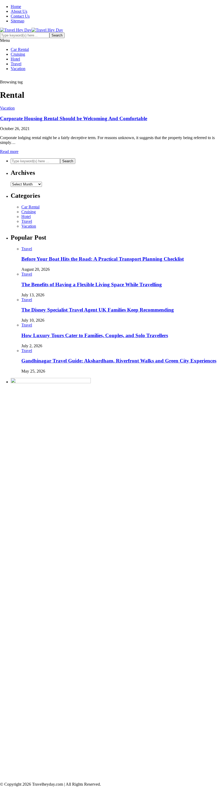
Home (16, 6)
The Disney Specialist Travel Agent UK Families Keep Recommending (97, 310)
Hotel (15, 59)
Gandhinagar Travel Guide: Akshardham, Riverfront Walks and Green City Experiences (118, 361)
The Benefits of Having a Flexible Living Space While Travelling (91, 284)
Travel (16, 64)
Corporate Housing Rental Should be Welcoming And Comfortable (73, 118)
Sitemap (17, 21)
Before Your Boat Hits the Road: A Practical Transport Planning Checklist (102, 259)
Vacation (18, 68)
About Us (19, 11)
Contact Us (20, 16)
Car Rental (20, 49)
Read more (9, 151)
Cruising (18, 54)
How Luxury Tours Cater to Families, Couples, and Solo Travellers (94, 335)
